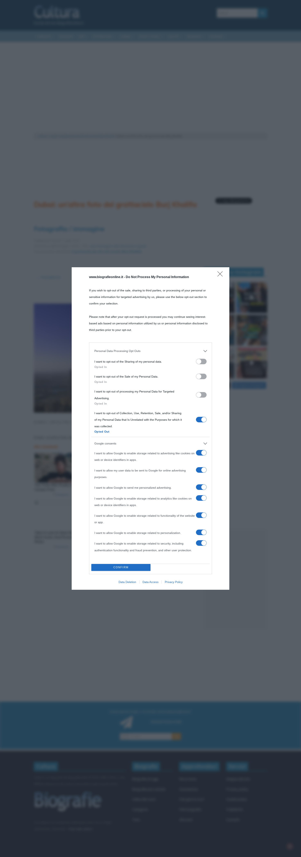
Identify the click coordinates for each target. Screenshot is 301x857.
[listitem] (150, 351)
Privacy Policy (174, 582)
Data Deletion (127, 582)
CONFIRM (121, 567)
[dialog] (150, 428)
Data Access (150, 582)
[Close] (221, 275)
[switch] (201, 361)
